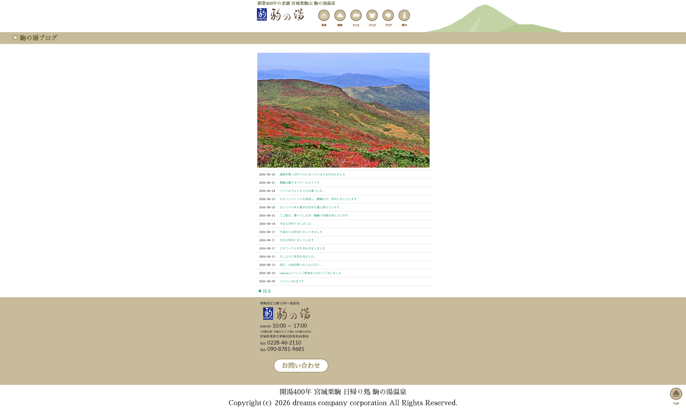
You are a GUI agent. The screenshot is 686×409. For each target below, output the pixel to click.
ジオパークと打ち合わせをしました (302, 248)
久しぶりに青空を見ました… (298, 256)
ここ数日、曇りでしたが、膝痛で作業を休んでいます (314, 215)
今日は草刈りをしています (297, 240)
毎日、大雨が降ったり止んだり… (301, 265)
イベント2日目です (292, 281)
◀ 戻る (264, 291)
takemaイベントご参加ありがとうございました (310, 273)
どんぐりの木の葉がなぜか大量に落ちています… (311, 207)
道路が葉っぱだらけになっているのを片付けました (312, 174)
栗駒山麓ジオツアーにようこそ (300, 182)
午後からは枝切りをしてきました (301, 232)
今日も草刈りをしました (295, 223)
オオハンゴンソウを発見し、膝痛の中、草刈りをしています (318, 199)
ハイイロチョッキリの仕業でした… (302, 191)
